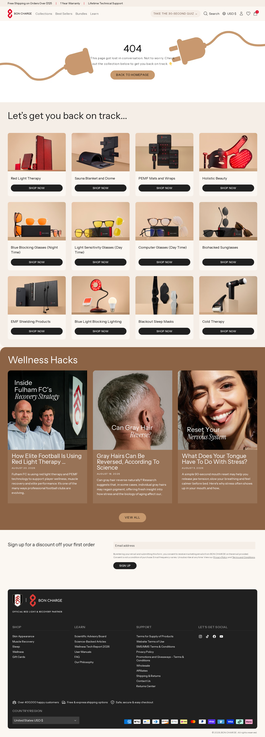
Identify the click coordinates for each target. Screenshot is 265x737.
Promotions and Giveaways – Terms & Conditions (160, 658)
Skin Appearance (23, 636)
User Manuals (82, 652)
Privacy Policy (220, 557)
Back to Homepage (132, 75)
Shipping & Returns (148, 676)
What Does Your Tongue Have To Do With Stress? (214, 459)
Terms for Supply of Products (154, 636)
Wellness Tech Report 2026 (92, 646)
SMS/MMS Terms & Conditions (155, 646)
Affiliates (141, 670)
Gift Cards (18, 657)
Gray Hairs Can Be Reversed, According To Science (128, 462)
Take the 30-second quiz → (175, 13)
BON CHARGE (229, 732)
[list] (132, 236)
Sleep (16, 646)
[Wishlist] (248, 13)
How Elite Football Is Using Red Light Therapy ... (47, 459)
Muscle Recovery (23, 641)
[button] (44, 14)
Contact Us (143, 681)
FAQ (77, 657)
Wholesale (143, 665)
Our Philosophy (84, 662)
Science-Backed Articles (90, 641)
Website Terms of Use (150, 641)
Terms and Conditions (243, 557)
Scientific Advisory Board (90, 636)
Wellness (18, 652)
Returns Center (146, 686)
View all (132, 517)
